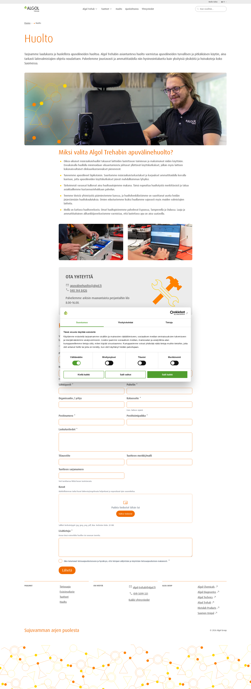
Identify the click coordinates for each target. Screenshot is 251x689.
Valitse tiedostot (125, 514)
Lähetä (67, 570)
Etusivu (27, 23)
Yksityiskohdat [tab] (125, 322)
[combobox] (211, 9)
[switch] (109, 363)
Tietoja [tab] (169, 322)
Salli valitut (125, 374)
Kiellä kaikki (84, 374)
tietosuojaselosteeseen (87, 561)
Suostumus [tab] (82, 322)
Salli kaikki (167, 374)
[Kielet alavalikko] (226, 1)
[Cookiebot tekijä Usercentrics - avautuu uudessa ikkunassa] (175, 313)
